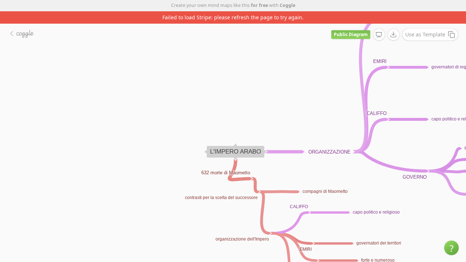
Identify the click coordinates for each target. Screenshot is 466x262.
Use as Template (425, 34)
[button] (451, 248)
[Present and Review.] (379, 35)
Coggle (287, 5)
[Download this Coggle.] (393, 34)
